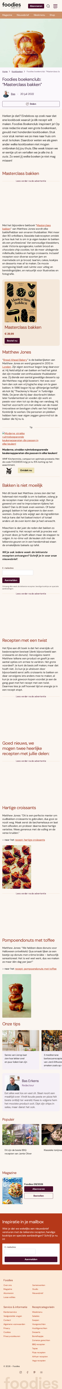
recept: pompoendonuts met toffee (36, 969)
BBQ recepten (38, 1344)
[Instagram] (20, 1372)
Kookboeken (17, 71)
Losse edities (9, 1297)
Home (5, 71)
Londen (6, 367)
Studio (35, 1289)
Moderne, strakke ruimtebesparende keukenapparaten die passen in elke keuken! (29, 451)
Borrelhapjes (37, 1336)
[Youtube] (41, 1372)
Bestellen (38, 1195)
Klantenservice (10, 1312)
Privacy (6, 1328)
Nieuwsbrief (23, 15)
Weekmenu (39, 15)
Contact (7, 1320)
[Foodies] (11, 5)
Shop (52, 15)
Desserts (36, 1332)
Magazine (7, 15)
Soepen (35, 1320)
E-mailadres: (8, 568)
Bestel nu (12, 340)
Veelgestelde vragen (12, 1316)
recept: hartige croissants (30, 840)
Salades (35, 1316)
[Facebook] (27, 1372)
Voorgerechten (39, 1324)
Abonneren (36, 6)
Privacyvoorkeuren (11, 1336)
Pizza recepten (38, 1352)
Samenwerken (38, 1285)
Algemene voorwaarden (14, 1324)
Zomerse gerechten (41, 1340)
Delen (33, 103)
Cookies (7, 1332)
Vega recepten (39, 1360)
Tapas (35, 1348)
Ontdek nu (26, 470)
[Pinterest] (34, 1372)
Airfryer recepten (40, 1356)
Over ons (7, 1285)
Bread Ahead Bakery (15, 360)
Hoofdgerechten (39, 1328)
